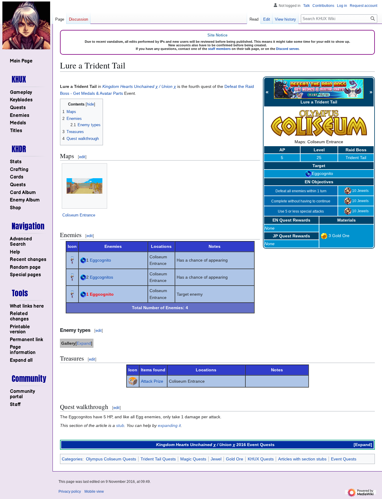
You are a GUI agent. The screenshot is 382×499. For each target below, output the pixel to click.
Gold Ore (340, 235)
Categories (72, 459)
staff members (219, 49)
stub (120, 425)
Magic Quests (193, 459)
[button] (21, 360)
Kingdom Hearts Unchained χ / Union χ (139, 86)
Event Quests (343, 459)
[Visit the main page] (26, 25)
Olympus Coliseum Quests (111, 459)
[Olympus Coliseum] (319, 123)
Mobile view (94, 491)
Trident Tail (356, 157)
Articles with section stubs (302, 459)
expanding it (169, 425)
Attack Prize (152, 381)
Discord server (287, 49)
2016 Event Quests (255, 444)
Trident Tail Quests (158, 459)
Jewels (363, 191)
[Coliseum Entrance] (84, 186)
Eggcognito (322, 173)
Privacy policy (69, 491)
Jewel (216, 459)
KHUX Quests (261, 459)
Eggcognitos (101, 277)
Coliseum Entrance (78, 215)
